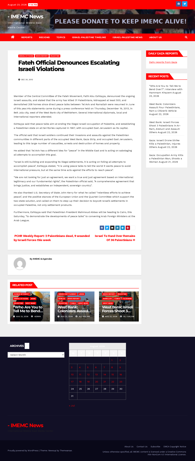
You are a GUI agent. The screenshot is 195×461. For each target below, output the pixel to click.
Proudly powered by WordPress (23, 450)
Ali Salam (84, 316)
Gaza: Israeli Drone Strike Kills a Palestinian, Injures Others (164, 143)
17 (72, 381)
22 (112, 381)
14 (104, 374)
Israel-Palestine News (128, 37)
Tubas (73, 303)
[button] (186, 37)
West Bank (30, 303)
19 (88, 381)
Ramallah (107, 298)
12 (88, 374)
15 (112, 374)
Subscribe (155, 446)
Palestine (54, 56)
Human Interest (21, 294)
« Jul (72, 405)
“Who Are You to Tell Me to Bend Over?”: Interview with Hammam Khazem (165, 89)
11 (80, 374)
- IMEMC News (25, 16)
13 (96, 374)
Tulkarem (126, 298)
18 (80, 381)
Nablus (61, 298)
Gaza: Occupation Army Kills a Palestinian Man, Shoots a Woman (166, 158)
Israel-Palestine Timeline (89, 37)
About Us (155, 37)
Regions (44, 37)
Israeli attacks (26, 56)
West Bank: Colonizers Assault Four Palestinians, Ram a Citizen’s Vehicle (164, 107)
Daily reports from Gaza (163, 62)
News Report (42, 56)
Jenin (33, 298)
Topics (61, 37)
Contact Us (142, 446)
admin (37, 316)
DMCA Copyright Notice (174, 446)
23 (120, 381)
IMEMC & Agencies (42, 258)
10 (72, 374)
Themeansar (66, 450)
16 (120, 374)
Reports (26, 37)
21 (104, 381)
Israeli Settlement (67, 294)
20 (96, 381)
